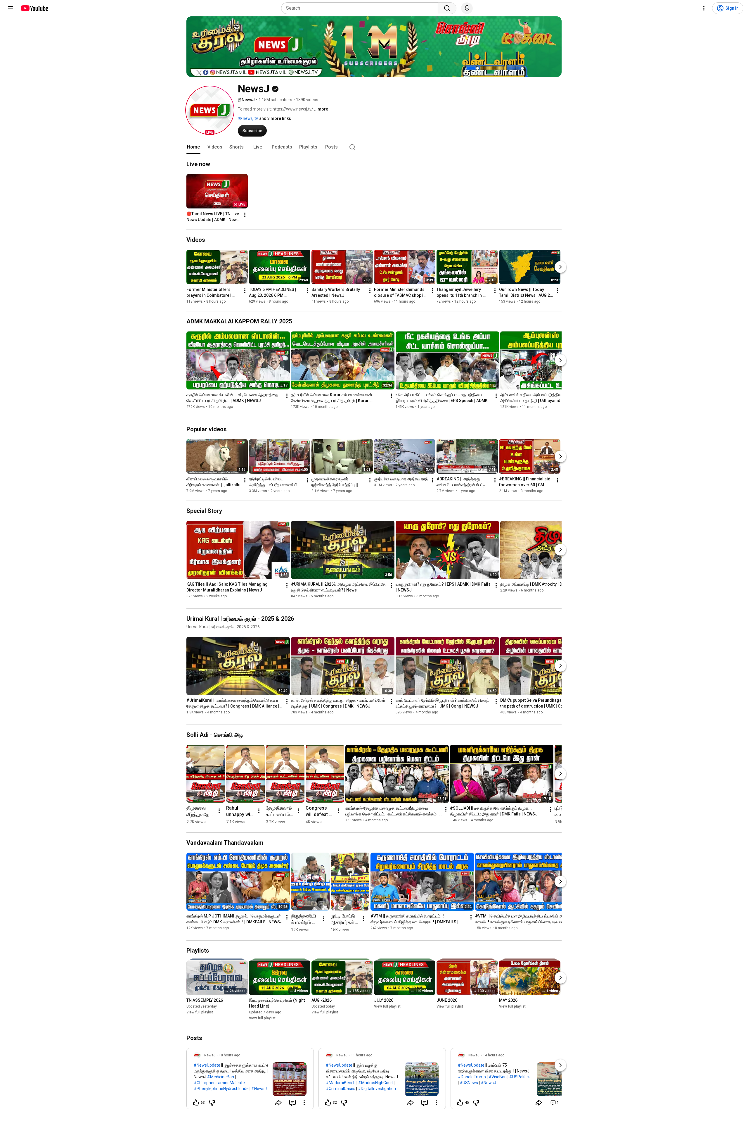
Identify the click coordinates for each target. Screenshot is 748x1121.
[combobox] (361, 8)
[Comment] (292, 1102)
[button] (209, 110)
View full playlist (199, 1012)
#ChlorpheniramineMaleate (219, 1082)
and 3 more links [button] (275, 118)
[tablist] (374, 147)
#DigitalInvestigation (377, 1088)
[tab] (193, 147)
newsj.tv (250, 118)
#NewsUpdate (207, 1065)
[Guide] (10, 8)
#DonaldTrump (472, 1077)
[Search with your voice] (467, 8)
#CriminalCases (340, 1088)
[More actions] (245, 215)
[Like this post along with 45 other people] (460, 1102)
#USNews (469, 1082)
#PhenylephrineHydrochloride (221, 1088)
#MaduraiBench (341, 1082)
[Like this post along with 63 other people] (196, 1102)
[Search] (447, 8)
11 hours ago (361, 1055)
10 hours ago (229, 1055)
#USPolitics (520, 1077)
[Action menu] (304, 1102)
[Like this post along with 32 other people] (328, 1102)
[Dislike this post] (212, 1102)
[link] (250, 1080)
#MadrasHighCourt (376, 1082)
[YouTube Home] (34, 8)
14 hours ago (493, 1055)
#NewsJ (259, 1088)
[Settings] (703, 8)
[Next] (560, 267)
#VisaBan (498, 1077)
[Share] (278, 1102)
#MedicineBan (220, 1077)
